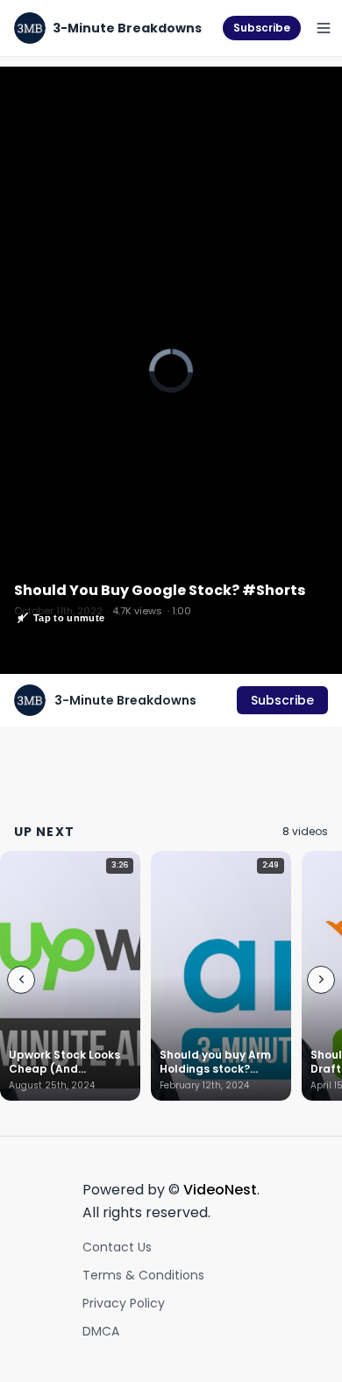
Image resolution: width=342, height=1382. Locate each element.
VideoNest (220, 1190)
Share (305, 89)
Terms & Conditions (143, 1275)
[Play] (171, 371)
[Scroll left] (21, 980)
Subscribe (261, 27)
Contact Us (117, 1247)
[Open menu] (323, 28)
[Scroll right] (321, 980)
